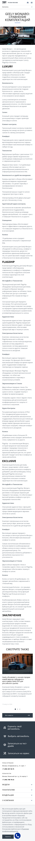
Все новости (9, 715)
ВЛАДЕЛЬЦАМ (8, 795)
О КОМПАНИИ (8, 800)
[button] (15, 709)
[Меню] (32, 3)
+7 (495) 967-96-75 (8, 769)
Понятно (8, 837)
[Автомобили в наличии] (28, 3)
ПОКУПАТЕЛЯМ (8, 790)
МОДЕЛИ (6, 785)
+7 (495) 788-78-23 (8, 780)
